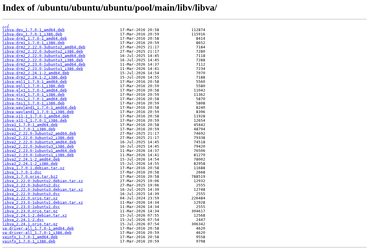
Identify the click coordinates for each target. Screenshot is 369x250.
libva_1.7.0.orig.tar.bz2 (30, 176)
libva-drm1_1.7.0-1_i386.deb (33, 43)
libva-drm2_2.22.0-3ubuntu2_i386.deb (42, 51)
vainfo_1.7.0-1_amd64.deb (30, 237)
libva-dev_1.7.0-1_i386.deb (32, 34)
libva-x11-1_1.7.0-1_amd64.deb (35, 116)
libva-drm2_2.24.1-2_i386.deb (34, 77)
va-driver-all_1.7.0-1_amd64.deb (38, 228)
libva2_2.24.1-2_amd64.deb (31, 159)
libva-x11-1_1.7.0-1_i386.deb (34, 120)
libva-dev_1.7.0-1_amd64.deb (33, 30)
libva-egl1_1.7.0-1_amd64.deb (34, 81)
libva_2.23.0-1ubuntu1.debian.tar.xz (42, 202)
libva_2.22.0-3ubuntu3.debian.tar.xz (42, 189)
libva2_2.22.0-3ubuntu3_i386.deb (38, 146)
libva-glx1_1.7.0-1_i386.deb (33, 94)
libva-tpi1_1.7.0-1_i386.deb (33, 103)
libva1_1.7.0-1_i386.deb (28, 129)
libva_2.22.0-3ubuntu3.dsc (31, 194)
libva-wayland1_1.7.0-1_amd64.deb (39, 107)
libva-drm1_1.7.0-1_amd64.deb (34, 38)
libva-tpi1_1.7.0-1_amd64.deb (34, 99)
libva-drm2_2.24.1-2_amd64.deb (35, 73)
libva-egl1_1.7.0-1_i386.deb (33, 86)
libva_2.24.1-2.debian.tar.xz (34, 215)
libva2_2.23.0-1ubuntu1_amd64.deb (39, 150)
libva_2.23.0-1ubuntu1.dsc (31, 207)
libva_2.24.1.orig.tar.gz (30, 224)
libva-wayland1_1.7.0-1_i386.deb (38, 112)
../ (5, 25)
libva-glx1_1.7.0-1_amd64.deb (34, 90)
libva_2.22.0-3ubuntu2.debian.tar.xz (42, 181)
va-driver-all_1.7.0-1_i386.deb (36, 232)
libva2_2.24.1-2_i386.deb (30, 163)
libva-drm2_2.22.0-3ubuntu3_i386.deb (42, 60)
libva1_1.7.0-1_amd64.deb (30, 125)
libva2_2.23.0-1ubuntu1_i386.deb (38, 155)
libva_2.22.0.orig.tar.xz (30, 198)
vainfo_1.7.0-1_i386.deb (28, 241)
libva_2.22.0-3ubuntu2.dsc (31, 185)
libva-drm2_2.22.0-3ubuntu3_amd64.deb (43, 56)
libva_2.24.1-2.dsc (23, 219)
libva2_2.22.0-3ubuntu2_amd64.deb (39, 133)
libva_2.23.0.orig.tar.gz (30, 211)
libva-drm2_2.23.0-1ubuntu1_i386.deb (42, 68)
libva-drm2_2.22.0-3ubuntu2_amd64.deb (43, 47)
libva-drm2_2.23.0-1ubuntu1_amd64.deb (43, 64)
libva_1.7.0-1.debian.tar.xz (33, 168)
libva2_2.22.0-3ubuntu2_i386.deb (38, 138)
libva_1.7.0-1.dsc (22, 172)
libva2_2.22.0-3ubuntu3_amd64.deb (39, 142)
